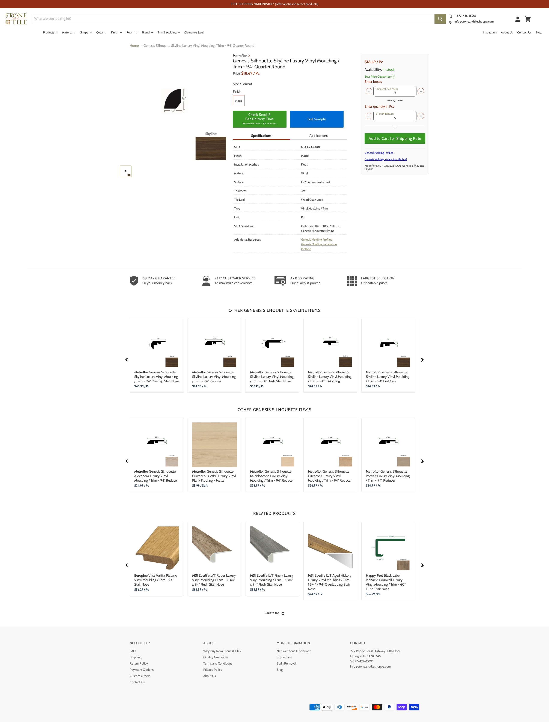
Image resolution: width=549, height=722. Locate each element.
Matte (238, 100)
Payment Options (142, 670)
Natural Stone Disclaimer (294, 651)
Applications (318, 136)
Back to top (272, 613)
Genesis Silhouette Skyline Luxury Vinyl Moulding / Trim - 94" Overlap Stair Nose (156, 376)
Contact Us (137, 682)
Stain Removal (286, 663)
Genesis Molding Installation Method (386, 159)
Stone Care (284, 657)
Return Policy (139, 663)
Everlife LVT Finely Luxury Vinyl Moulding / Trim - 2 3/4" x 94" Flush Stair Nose (272, 579)
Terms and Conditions (217, 663)
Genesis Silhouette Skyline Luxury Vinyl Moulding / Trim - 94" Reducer (214, 376)
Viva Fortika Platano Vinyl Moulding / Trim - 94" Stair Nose (155, 579)
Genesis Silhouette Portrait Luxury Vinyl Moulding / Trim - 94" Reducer (388, 475)
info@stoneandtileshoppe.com (474, 21)
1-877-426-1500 (465, 16)
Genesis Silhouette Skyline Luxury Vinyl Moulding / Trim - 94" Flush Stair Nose (272, 376)
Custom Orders (140, 676)
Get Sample (317, 119)
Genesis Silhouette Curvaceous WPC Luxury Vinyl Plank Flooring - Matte (214, 475)
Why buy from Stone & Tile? (222, 651)
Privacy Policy (212, 670)
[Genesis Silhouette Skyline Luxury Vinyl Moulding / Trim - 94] (174, 108)
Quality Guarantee (215, 657)
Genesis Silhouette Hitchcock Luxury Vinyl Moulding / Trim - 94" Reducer (329, 475)
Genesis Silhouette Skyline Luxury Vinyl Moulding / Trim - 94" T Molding (329, 376)
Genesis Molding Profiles (316, 239)
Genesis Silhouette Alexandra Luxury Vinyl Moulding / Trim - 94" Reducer (156, 475)
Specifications (261, 136)
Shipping (135, 657)
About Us (209, 676)
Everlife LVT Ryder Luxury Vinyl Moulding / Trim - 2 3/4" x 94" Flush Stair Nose (214, 579)
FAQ (133, 651)
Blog (280, 670)
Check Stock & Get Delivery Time (259, 119)
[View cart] (528, 19)
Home (134, 46)
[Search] (440, 19)
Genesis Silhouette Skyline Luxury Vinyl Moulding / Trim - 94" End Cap (387, 376)
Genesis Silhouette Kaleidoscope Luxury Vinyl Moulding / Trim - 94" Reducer (272, 475)
